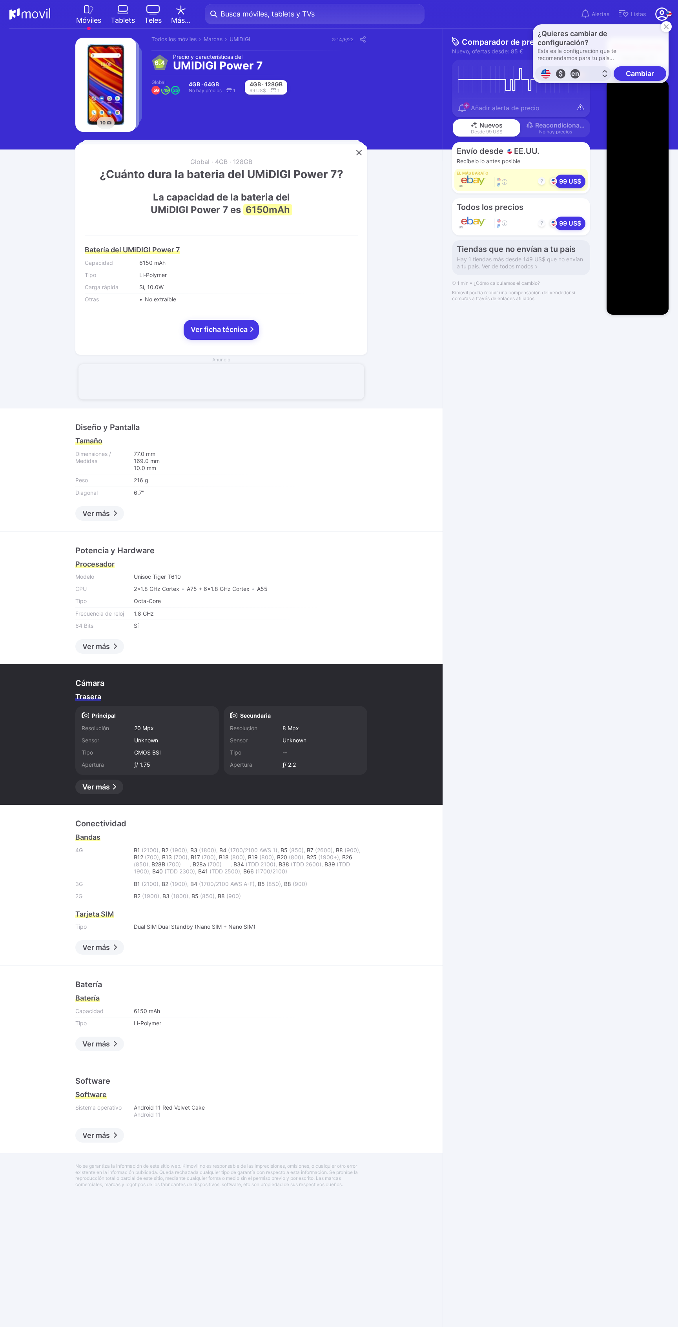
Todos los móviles (174, 39)
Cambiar (640, 73)
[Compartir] (362, 39)
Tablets (123, 20)
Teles (153, 20)
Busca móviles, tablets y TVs (268, 14)
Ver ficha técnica (220, 329)
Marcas (213, 39)
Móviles (88, 20)
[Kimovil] (30, 14)
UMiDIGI (240, 39)
